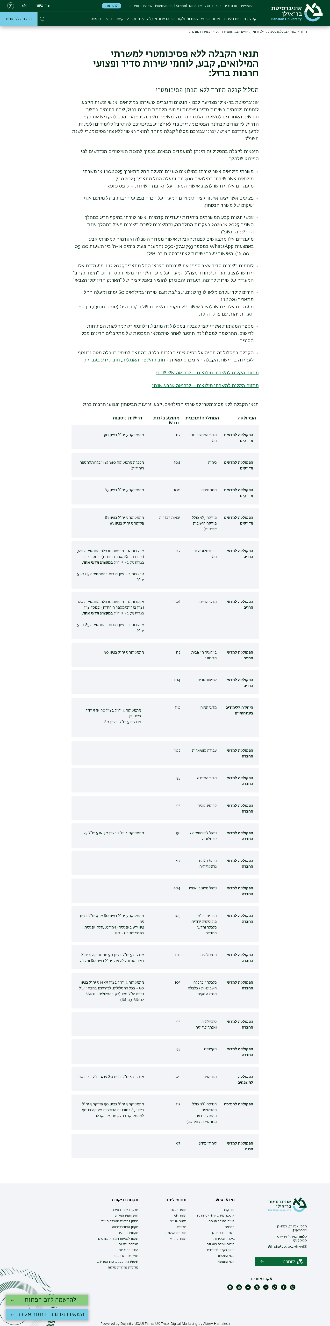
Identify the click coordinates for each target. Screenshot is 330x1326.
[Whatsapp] (230, 1289)
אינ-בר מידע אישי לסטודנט (216, 1215)
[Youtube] (239, 1289)
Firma (149, 1324)
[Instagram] (292, 1289)
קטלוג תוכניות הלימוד (239, 19)
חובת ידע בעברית (102, 360)
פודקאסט (195, 6)
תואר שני (180, 1215)
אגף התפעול (226, 1261)
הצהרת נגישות (128, 1244)
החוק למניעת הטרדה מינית (119, 1221)
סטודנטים (230, 6)
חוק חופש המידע (126, 1215)
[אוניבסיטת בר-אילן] (297, 12)
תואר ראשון (178, 1210)
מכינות (181, 1227)
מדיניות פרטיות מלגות (123, 1267)
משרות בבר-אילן (223, 1233)
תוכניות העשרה (175, 1233)
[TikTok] (275, 1289)
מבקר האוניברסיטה (125, 1210)
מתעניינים (246, 6)
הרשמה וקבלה (158, 19)
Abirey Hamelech (216, 1324)
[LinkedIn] (266, 1289)
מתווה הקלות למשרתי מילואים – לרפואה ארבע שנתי (205, 385)
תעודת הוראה (177, 1238)
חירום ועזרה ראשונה (221, 1244)
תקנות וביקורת (125, 1200)
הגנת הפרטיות (128, 1250)
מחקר (135, 19)
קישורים (117, 19)
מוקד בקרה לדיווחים (221, 1250)
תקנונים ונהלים (128, 1233)
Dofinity (126, 1324)
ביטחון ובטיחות (224, 1238)
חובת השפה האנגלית (143, 360)
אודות (215, 19)
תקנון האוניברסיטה (125, 1227)
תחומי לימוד (175, 1200)
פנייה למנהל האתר (222, 1221)
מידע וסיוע (225, 1200)
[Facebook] (284, 1289)
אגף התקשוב (226, 1256)
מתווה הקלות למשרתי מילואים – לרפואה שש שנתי (207, 372)
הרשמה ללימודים (19, 19)
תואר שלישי (178, 1221)
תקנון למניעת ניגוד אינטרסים (118, 1238)
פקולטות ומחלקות (190, 19)
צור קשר (43, 6)
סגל (207, 6)
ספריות (134, 6)
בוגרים (216, 6)
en (24, 6)
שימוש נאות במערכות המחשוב (117, 1261)
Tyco (165, 1324)
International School (171, 6)
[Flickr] (248, 1289)
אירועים (147, 6)
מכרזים (230, 1227)
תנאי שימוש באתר (126, 1256)
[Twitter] (257, 1289)
